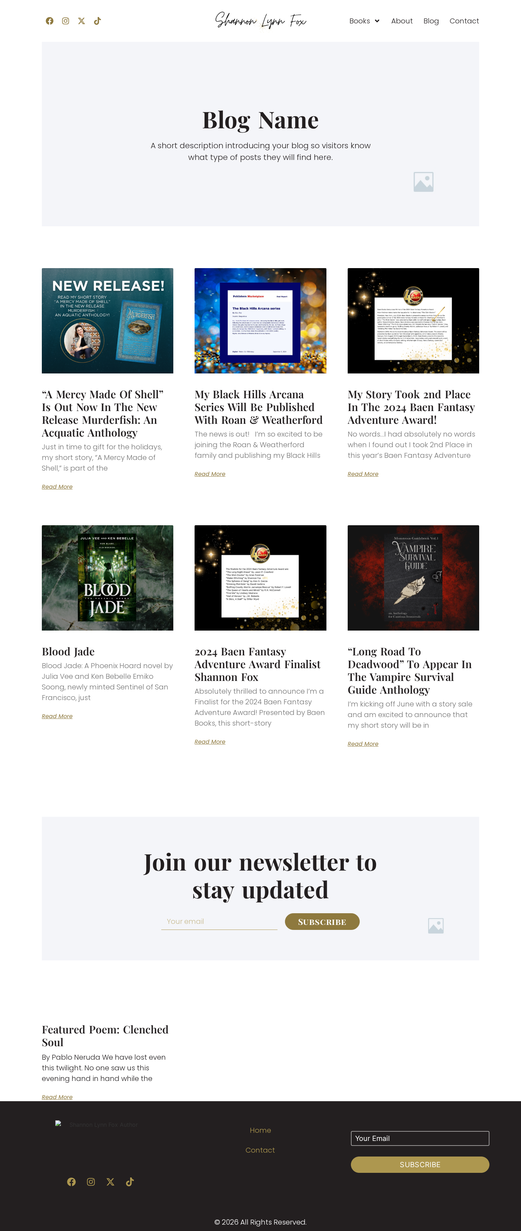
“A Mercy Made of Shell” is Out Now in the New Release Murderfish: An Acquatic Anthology (102, 413)
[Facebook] (49, 21)
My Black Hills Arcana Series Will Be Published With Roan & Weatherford (259, 407)
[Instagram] (65, 21)
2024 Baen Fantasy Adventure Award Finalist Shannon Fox (258, 664)
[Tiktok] (97, 21)
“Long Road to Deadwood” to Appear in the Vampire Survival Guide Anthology (410, 670)
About (402, 21)
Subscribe (420, 1164)
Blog (431, 21)
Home (260, 1130)
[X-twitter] (81, 21)
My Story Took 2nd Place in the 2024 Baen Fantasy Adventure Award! (411, 407)
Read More (57, 487)
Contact (464, 21)
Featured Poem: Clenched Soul (105, 1035)
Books (359, 21)
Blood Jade (68, 651)
